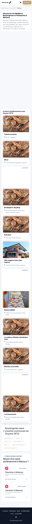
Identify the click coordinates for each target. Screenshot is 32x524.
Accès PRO (18, 514)
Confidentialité (25, 511)
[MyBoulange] (8, 2)
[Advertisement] (16, 49)
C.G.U (12, 514)
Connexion (27, 2)
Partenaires (12, 511)
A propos (5, 511)
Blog (18, 511)
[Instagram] (16, 517)
